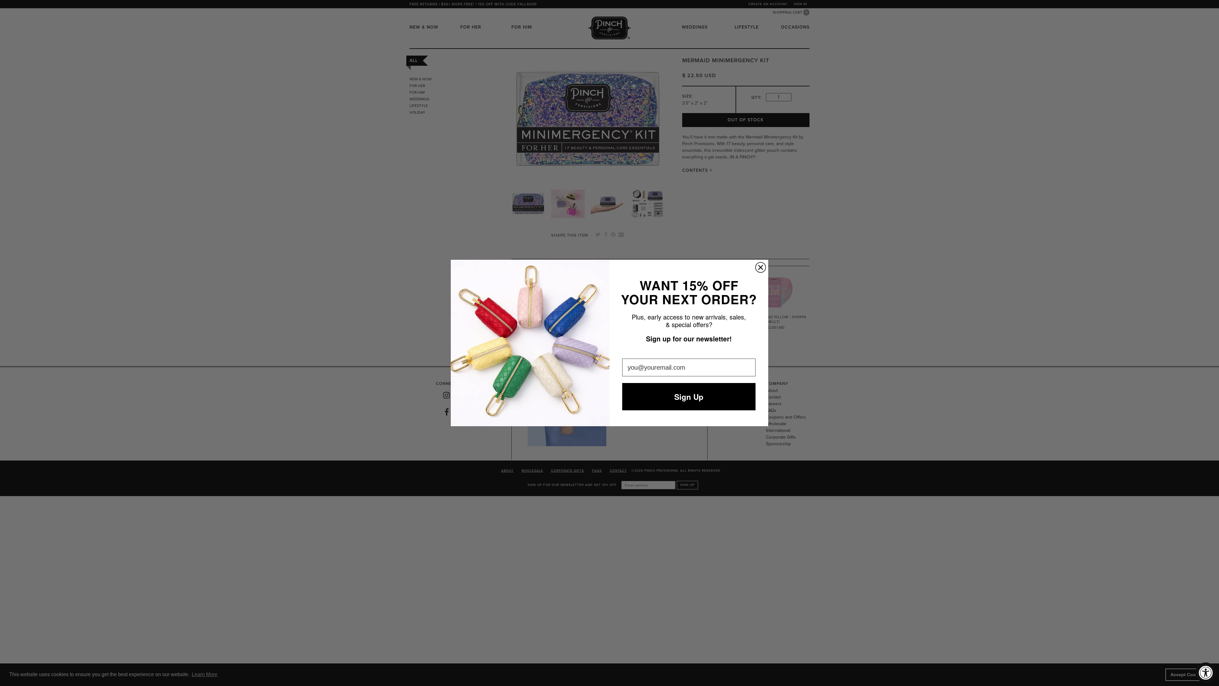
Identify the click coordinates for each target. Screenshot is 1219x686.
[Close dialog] (761, 267)
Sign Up (688, 396)
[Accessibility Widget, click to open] (1206, 672)
